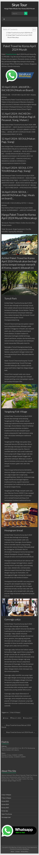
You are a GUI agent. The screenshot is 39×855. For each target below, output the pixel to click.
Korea (6, 718)
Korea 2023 (5, 801)
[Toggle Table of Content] (33, 29)
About (12, 851)
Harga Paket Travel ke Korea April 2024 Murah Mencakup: (20, 36)
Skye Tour (19, 5)
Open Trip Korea (7, 814)
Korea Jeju (5, 811)
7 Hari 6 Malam (6, 798)
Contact (17, 851)
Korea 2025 (5, 807)
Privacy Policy (24, 851)
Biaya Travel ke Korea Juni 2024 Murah (20, 732)
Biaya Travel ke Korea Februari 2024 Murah (16, 726)
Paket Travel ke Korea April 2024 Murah (20, 32)
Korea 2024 (28, 718)
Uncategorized (6, 817)
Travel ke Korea (11, 54)
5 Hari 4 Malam (15, 712)
